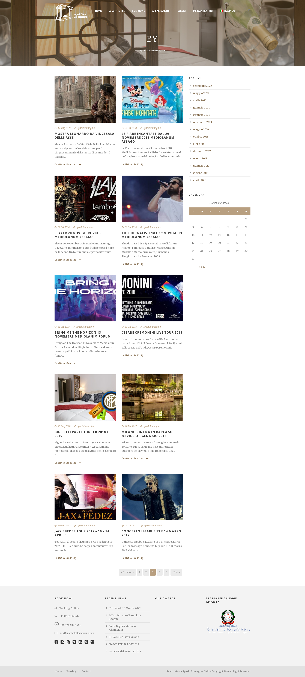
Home (98, 10)
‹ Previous (127, 572)
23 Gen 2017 (131, 525)
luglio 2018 (199, 143)
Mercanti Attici (203, 10)
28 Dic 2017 (131, 426)
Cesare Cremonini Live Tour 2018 (152, 332)
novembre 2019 (202, 122)
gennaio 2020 (201, 114)
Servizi (182, 10)
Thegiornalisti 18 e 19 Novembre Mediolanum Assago (152, 235)
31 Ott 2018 (131, 128)
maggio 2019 (201, 129)
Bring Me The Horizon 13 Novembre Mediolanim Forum (83, 334)
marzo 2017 (200, 158)
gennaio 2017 (201, 165)
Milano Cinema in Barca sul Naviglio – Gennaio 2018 (148, 434)
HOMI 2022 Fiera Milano (124, 637)
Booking (71, 671)
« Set (202, 266)
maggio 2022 (201, 93)
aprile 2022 (200, 100)
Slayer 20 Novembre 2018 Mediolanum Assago (78, 235)
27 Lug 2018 (64, 426)
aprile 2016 (199, 180)
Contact (86, 671)
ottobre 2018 (200, 136)
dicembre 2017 (202, 151)
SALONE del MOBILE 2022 (125, 651)
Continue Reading (65, 164)
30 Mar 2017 (64, 525)
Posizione (138, 10)
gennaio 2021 (201, 107)
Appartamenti (161, 10)
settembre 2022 (202, 85)
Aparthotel (117, 10)
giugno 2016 (200, 173)
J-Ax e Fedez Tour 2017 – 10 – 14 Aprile (82, 533)
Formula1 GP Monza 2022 (125, 608)
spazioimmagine (86, 128)
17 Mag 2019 (64, 128)
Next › (176, 572)
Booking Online (69, 608)
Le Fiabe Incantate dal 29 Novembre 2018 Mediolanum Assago (148, 138)
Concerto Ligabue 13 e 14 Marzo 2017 (151, 533)
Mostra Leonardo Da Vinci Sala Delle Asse (84, 136)
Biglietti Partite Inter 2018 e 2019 (82, 434)
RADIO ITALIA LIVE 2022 (124, 644)
